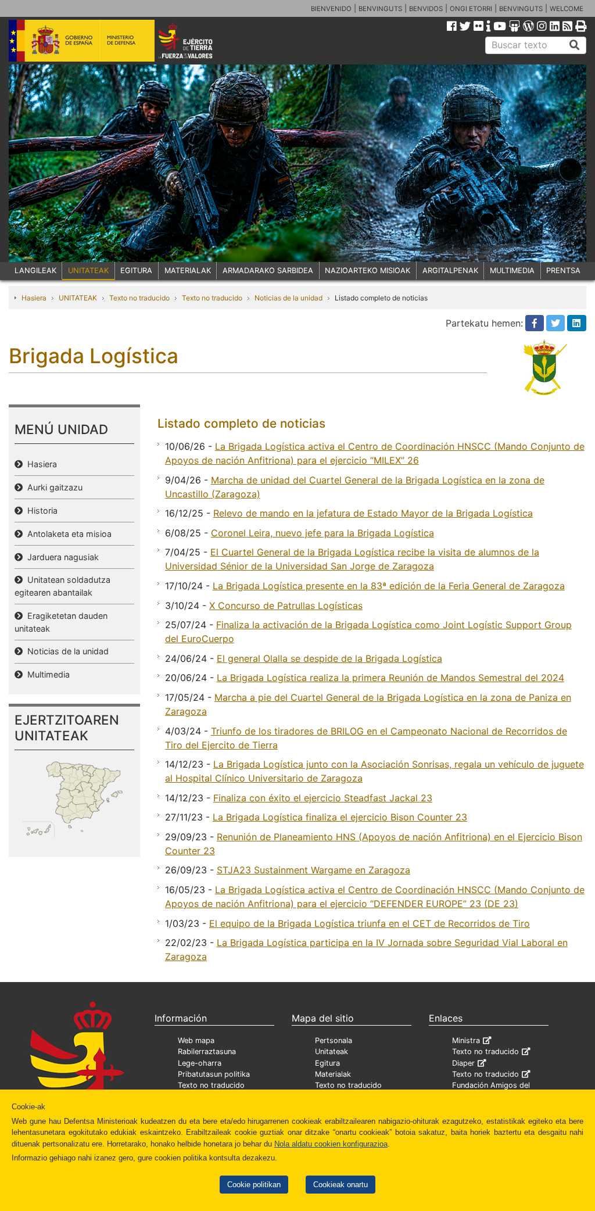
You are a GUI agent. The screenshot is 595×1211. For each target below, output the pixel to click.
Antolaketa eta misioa (67, 534)
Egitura (327, 1063)
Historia (40, 510)
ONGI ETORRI (471, 9)
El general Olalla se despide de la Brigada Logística (329, 658)
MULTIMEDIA (512, 270)
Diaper (463, 1063)
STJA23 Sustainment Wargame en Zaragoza (313, 870)
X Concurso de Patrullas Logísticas (286, 605)
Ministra (466, 1040)
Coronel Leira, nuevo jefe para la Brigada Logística (322, 533)
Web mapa (196, 1040)
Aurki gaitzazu (53, 487)
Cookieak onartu (340, 1184)
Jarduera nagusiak (61, 557)
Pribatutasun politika (214, 1074)
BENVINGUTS (380, 9)
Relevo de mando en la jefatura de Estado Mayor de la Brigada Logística (373, 513)
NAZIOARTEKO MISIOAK (367, 270)
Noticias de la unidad (288, 297)
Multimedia (46, 674)
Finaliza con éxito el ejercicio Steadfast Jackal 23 (322, 798)
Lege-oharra (199, 1063)
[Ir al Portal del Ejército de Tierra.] (196, 40)
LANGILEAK (35, 270)
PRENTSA (563, 270)
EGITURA (136, 270)
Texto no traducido (139, 297)
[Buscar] (574, 45)
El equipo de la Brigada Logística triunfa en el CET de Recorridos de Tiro (369, 923)
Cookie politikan (254, 1184)
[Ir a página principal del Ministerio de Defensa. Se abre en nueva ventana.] (82, 40)
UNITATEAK (88, 270)
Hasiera (33, 297)
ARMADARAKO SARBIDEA (268, 270)
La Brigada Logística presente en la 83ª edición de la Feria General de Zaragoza (389, 586)
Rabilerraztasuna (207, 1051)
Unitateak (331, 1051)
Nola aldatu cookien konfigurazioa (331, 1144)
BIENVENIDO (331, 9)
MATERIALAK (187, 270)
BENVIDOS (426, 9)
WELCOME (566, 9)
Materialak (333, 1074)
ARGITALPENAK (450, 270)
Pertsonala (333, 1040)
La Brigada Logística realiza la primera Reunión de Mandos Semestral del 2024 (390, 677)
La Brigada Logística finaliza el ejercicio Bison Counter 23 (340, 817)
